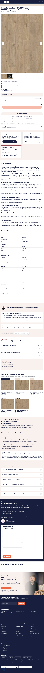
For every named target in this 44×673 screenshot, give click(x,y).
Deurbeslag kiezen (33, 635)
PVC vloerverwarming (27, 657)
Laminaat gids (33, 624)
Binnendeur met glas (26, 659)
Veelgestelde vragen (20, 635)
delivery (27, 118)
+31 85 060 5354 (33, 611)
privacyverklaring (20, 600)
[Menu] (1, 1)
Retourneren (18, 629)
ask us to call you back (28, 116)
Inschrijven (21, 603)
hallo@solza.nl (27, 516)
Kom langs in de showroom (10, 155)
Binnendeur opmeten (34, 633)
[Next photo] (41, 43)
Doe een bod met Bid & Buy (10, 141)
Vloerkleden (3, 629)
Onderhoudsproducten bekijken (8, 448)
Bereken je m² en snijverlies (7, 364)
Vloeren (2, 623)
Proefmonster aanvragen (21, 623)
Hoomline (2, 11)
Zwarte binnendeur (17, 659)
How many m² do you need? (8, 98)
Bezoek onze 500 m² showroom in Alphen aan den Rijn (14, 85)
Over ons (3, 642)
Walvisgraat (11, 657)
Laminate (7, 4)
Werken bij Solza (4, 648)
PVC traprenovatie (17, 661)
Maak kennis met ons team (12, 310)
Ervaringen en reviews (5, 645)
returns (31, 118)
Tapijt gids (32, 626)
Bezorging (17, 628)
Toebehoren (3, 631)
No (41, 345)
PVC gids (31, 623)
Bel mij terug (7, 556)
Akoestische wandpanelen (7, 661)
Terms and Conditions (35, 670)
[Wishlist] (37, 1)
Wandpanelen (4, 626)
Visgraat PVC (4, 657)
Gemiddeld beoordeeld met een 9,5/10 (10, 81)
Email (23, 539)
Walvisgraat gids (33, 629)
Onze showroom (4, 643)
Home (3, 4)
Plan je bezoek (6, 588)
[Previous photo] (3, 43)
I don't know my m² (38, 98)
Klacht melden (18, 633)
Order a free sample (22, 113)
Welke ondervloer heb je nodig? (8, 368)
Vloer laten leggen (19, 624)
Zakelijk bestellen (4, 647)
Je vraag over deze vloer (8, 528)
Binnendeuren (4, 624)
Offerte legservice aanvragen (31, 141)
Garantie (17, 631)
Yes (38, 345)
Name (4, 539)
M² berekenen (33, 631)
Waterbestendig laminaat (7, 659)
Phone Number (6, 544)
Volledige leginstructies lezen (7, 435)
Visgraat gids (32, 628)
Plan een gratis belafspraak (21, 333)
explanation (23, 109)
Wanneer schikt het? (7, 548)
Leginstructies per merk (34, 636)
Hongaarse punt (18, 657)
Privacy (41, 670)
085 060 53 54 (19, 116)
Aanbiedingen (4, 633)
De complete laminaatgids (7, 366)
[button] (40, 1)
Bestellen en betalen (20, 626)
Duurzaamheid (4, 650)
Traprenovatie (4, 628)
